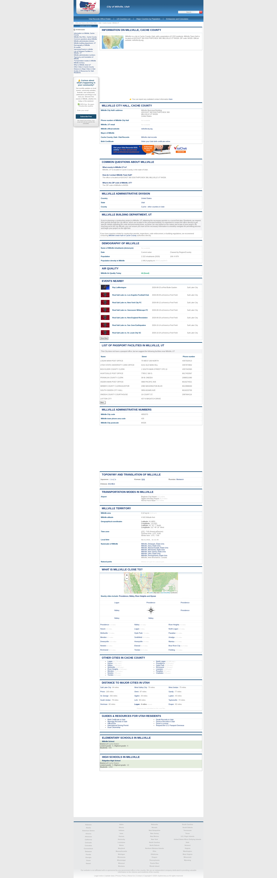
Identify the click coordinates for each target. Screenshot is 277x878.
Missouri (121, 863)
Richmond (104, 650)
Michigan (121, 854)
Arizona (88, 833)
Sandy (171, 692)
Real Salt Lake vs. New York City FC (127, 303)
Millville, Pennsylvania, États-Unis (154, 555)
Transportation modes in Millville (127, 491)
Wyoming (187, 860)
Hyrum (153, 596)
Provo (102, 692)
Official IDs (112, 723)
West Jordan (173, 687)
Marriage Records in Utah (117, 721)
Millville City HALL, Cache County (127, 105)
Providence (123, 596)
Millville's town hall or (117, 235)
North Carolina (154, 842)
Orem (136, 692)
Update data (109, 876)
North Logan (173, 629)
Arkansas (88, 836)
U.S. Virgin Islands (187, 836)
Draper (171, 704)
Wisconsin (187, 857)
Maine (121, 845)
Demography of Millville (120, 243)
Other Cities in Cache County (123, 657)
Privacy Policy (121, 876)
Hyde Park (138, 633)
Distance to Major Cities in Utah (126, 682)
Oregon (154, 857)
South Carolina (187, 824)
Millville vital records (149, 137)
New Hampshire (154, 830)
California (88, 839)
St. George (104, 696)
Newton (103, 646)
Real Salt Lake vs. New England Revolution (130, 318)
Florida (88, 854)
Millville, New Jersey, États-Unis (153, 552)
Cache (143, 207)
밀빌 (143, 479)
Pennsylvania (154, 860)
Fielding (172, 650)
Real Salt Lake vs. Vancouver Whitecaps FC (130, 310)
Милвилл (180, 479)
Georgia (88, 857)
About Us (131, 876)
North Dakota (154, 845)
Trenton (137, 650)
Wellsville (104, 633)
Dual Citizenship (114, 727)
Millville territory (116, 508)
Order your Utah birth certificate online (155, 141)
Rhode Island (154, 866)
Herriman (103, 704)
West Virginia (187, 854)
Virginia (187, 848)
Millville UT (116, 23)
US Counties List (123, 19)
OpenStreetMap (165, 593)
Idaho (121, 824)
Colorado (88, 842)
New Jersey (154, 833)
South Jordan (105, 700)
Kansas (121, 836)
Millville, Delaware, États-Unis (152, 544)
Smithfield (138, 637)
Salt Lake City (105, 687)
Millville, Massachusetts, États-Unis (154, 548)
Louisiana (121, 842)
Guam (88, 860)
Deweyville (104, 641)
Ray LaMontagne (119, 287)
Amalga (172, 637)
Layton (171, 696)
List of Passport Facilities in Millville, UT (133, 345)
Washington (187, 851)
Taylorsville (173, 700)
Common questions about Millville (128, 162)
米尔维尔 (111, 484)
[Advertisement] (151, 73)
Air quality (110, 268)
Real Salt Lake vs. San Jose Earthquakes (129, 325)
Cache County (107, 23)
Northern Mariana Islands (154, 848)
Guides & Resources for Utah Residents (131, 715)
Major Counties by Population (148, 19)
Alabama (88, 825)
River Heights (140, 596)
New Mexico (154, 836)
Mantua (171, 641)
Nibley (131, 596)
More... (103, 402)
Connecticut (88, 848)
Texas (187, 833)
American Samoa (88, 830)
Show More (104, 338)
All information (80, 29)
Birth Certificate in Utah (116, 720)
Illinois (121, 827)
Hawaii (88, 863)
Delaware (88, 851)
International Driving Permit (118, 725)
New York (154, 839)
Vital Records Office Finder (100, 19)
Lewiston (159, 669)
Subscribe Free (86, 116)
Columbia (88, 845)
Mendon (103, 637)
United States (146, 198)
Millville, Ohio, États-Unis (150, 554)
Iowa (121, 833)
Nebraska (154, 824)
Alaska (88, 828)
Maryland (121, 848)
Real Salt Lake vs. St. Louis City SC (126, 333)
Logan (116, 603)
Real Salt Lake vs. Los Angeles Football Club (130, 295)
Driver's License (162, 723)
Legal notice (99, 876)
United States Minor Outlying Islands (187, 839)
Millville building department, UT (127, 214)
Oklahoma (154, 854)
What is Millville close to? (122, 569)
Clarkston (159, 673)
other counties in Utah (156, 207)
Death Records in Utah (165, 720)
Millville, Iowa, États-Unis (150, 546)
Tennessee (188, 830)
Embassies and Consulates (177, 19)
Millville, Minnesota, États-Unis (153, 550)
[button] (126, 575)
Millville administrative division (126, 193)
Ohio (154, 851)
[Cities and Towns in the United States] (88, 11)
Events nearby (113, 281)
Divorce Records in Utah (165, 721)
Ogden (137, 696)
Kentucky (121, 839)
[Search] (200, 12)
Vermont (187, 845)
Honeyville (138, 641)
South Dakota (188, 827)
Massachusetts (121, 851)
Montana (121, 866)
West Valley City (140, 687)
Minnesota (121, 857)
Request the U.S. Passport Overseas (170, 725)
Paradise (172, 633)
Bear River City (174, 646)
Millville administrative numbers (126, 409)
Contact (139, 876)
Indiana (121, 830)
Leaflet (150, 593)
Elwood (137, 646)
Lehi (136, 700)
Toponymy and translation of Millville (131, 474)
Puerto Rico (154, 863)
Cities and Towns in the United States (86, 23)
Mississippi (121, 860)
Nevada (154, 827)
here (170, 99)
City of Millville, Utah (118, 6)
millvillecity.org (137, 40)
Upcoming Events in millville (83, 49)
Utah (99, 23)
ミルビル (112, 479)
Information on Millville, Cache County (131, 30)
